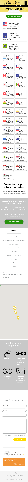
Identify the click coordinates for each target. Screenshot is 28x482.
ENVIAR (19, 439)
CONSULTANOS (14, 222)
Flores (14, 266)
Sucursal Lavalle (14, 244)
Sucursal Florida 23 (14, 248)
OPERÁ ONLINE (14, 11)
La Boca (14, 263)
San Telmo (14, 251)
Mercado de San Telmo (14, 255)
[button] (16, 312)
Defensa (14, 259)
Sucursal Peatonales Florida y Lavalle (14, 240)
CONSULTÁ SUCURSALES (14, 16)
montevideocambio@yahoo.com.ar (14, 9)
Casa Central (14, 236)
